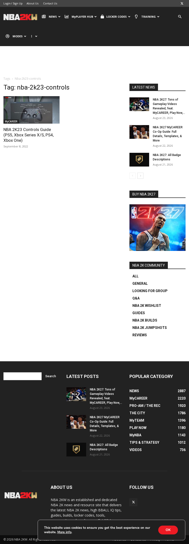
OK (168, 530)
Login (7, 3)
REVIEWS (139, 335)
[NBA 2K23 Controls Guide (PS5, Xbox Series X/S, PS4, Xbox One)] (31, 110)
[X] (182, 3)
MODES (18, 36)
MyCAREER (11, 121)
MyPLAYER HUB (82, 16)
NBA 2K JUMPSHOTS (149, 328)
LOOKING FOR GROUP (150, 291)
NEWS (53, 16)
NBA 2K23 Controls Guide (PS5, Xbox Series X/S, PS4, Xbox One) (28, 135)
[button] (180, 16)
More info (64, 532)
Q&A (136, 298)
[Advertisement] (94, 65)
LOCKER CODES (116, 16)
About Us (32, 3)
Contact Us (50, 3)
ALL (135, 276)
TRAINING (148, 16)
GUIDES (138, 313)
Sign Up (18, 3)
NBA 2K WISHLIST (146, 306)
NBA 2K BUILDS (144, 320)
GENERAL (140, 283)
